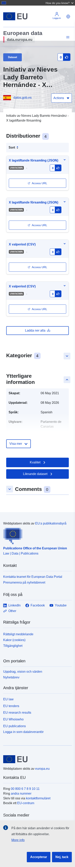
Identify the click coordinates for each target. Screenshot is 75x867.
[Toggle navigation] (67, 37)
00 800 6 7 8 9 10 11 (25, 788)
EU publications (14, 726)
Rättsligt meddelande (18, 634)
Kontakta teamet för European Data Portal (32, 576)
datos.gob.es (22, 97)
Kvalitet (35, 462)
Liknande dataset (35, 474)
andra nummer (21, 793)
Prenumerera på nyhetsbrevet (24, 582)
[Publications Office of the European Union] (36, 535)
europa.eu (42, 768)
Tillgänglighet (12, 645)
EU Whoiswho (13, 719)
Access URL (39, 183)
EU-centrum (25, 803)
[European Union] (36, 759)
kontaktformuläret (38, 798)
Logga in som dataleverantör (23, 731)
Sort (12, 147)
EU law (8, 699)
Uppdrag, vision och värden (22, 671)
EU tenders (11, 706)
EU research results (17, 712)
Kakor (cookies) (14, 640)
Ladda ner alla (35, 330)
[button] (60, 3)
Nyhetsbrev (11, 677)
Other (12, 611)
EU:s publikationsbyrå (50, 523)
